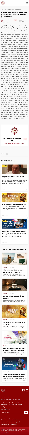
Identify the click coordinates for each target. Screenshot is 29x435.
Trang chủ (3, 9)
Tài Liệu (13, 422)
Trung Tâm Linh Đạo (5, 402)
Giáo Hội (3, 422)
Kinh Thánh (8, 422)
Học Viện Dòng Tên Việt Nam (18, 402)
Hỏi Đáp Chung (13, 424)
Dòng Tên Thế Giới (5, 397)
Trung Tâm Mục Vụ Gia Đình (7, 404)
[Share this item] (26, 189)
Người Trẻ (18, 422)
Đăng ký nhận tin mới (5, 409)
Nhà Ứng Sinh (4, 407)
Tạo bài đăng (18, 419)
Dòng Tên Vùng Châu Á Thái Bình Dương (10, 399)
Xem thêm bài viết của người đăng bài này (14, 143)
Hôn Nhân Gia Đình (5, 424)
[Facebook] (23, 390)
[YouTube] (27, 390)
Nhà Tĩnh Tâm (18, 404)
